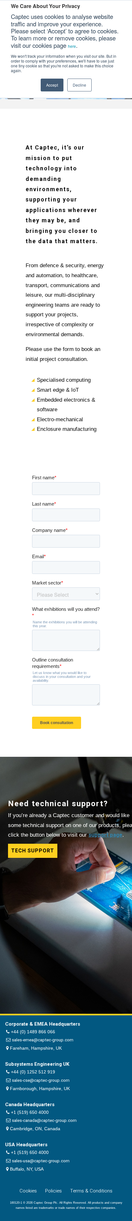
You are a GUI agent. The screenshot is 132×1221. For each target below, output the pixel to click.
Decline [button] (79, 85)
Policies (53, 1190)
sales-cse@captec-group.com (41, 1080)
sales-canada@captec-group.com (44, 1120)
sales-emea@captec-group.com (42, 1040)
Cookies (28, 1190)
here (72, 46)
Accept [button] (52, 85)
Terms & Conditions (91, 1190)
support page (105, 835)
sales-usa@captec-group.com (41, 1161)
